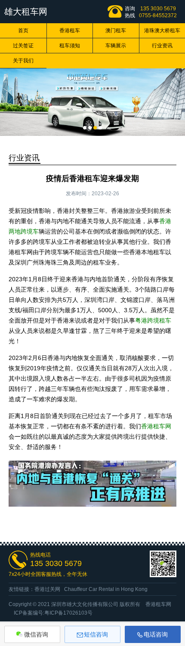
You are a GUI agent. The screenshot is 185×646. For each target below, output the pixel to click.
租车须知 (69, 46)
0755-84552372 (158, 15)
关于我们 (23, 61)
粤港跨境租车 (153, 320)
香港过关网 (47, 589)
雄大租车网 (25, 11)
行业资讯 (24, 158)
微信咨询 (36, 634)
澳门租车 (115, 31)
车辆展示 (115, 46)
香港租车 (69, 31)
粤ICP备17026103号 (68, 613)
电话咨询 (156, 634)
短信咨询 (96, 634)
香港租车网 (156, 426)
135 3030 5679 (158, 9)
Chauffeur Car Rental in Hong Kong (106, 589)
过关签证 (23, 46)
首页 (23, 31)
